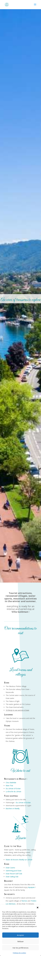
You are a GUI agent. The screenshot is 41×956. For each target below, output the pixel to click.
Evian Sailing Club (12, 877)
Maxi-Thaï (9, 785)
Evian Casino (10, 868)
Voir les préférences (20, 948)
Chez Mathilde (11, 782)
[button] (37, 907)
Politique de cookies (19, 953)
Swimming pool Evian (13, 871)
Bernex (24, 901)
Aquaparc (31, 887)
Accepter (20, 935)
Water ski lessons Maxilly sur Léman (19, 860)
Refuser (20, 941)
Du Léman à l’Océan (13, 788)
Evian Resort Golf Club (14, 874)
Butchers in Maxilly (12, 808)
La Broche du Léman (13, 791)
